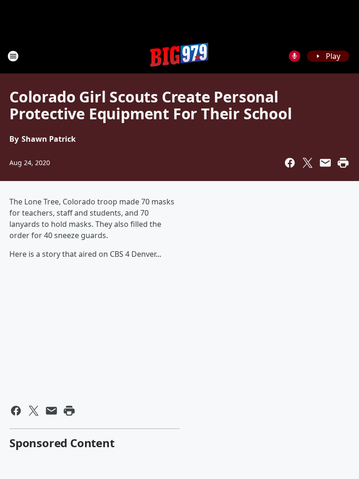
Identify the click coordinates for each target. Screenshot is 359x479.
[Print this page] (343, 162)
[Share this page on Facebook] (289, 162)
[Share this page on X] (307, 162)
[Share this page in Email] (325, 162)
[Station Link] (179, 56)
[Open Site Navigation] (13, 56)
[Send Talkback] (294, 56)
